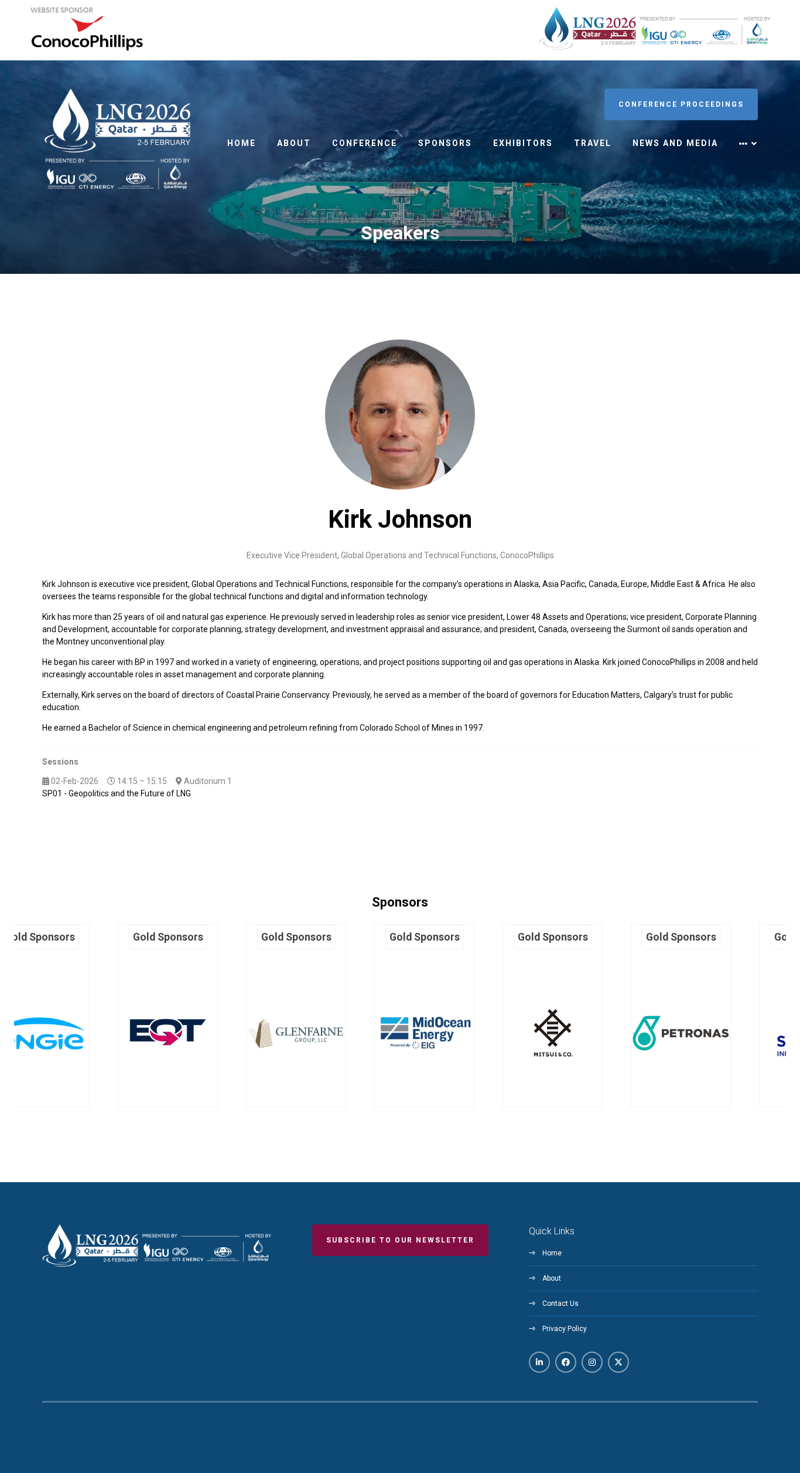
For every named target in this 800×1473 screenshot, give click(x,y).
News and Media (675, 143)
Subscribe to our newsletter (400, 1240)
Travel (592, 143)
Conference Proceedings (681, 104)
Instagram (592, 1362)
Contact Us (560, 1303)
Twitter (618, 1362)
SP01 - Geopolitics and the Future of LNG (116, 793)
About (294, 143)
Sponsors (445, 143)
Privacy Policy (564, 1329)
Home (241, 143)
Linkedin (539, 1362)
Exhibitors (523, 143)
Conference (364, 143)
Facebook (565, 1362)
